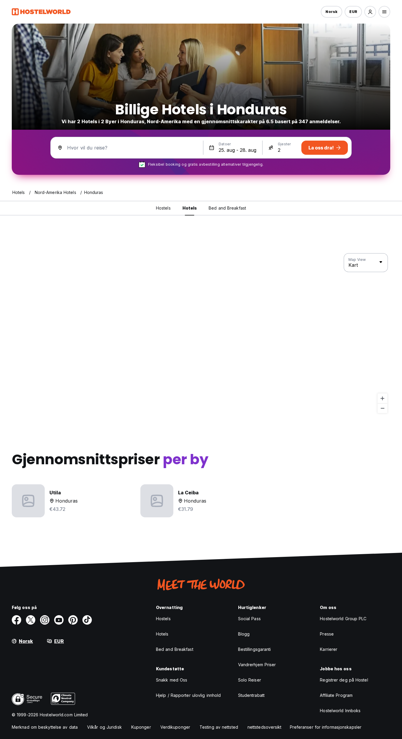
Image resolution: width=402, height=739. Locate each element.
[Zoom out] (382, 408)
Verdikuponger (175, 727)
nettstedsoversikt (264, 727)
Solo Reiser (249, 679)
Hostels (163, 618)
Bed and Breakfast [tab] (227, 207)
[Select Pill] (370, 12)
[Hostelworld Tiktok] (87, 620)
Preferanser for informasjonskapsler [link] (326, 727)
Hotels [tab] (189, 207)
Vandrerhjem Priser (257, 664)
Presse (327, 633)
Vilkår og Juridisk (104, 727)
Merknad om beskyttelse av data (45, 727)
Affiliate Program (336, 695)
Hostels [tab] (163, 207)
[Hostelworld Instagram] (44, 620)
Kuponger (141, 727)
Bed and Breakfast (174, 649)
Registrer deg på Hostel (344, 679)
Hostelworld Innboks (340, 710)
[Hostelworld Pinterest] (73, 620)
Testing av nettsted (219, 727)
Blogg (244, 633)
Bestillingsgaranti (254, 649)
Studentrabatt (251, 695)
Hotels (162, 633)
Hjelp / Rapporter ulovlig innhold (188, 695)
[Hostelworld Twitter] (30, 620)
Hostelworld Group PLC (343, 618)
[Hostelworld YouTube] (59, 620)
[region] (201, 333)
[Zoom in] (382, 398)
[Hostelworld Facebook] (16, 620)
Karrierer (328, 649)
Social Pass (249, 618)
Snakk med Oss (171, 679)
